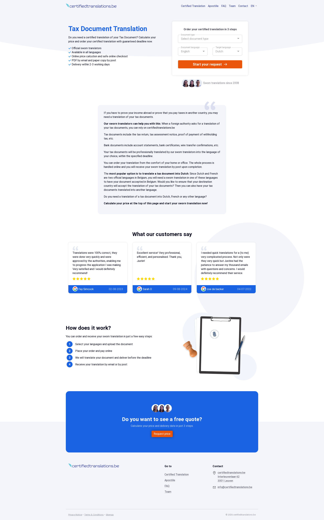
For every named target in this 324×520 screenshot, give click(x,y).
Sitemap (110, 514)
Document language (190, 47)
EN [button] (253, 6)
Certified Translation (193, 6)
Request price (162, 433)
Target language (223, 47)
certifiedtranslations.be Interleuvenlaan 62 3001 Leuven (231, 476)
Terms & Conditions (94, 514)
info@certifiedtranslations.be (235, 487)
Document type (188, 35)
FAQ (223, 6)
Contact (243, 6)
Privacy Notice (75, 514)
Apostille (213, 6)
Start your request (207, 64)
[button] (210, 39)
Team (232, 6)
